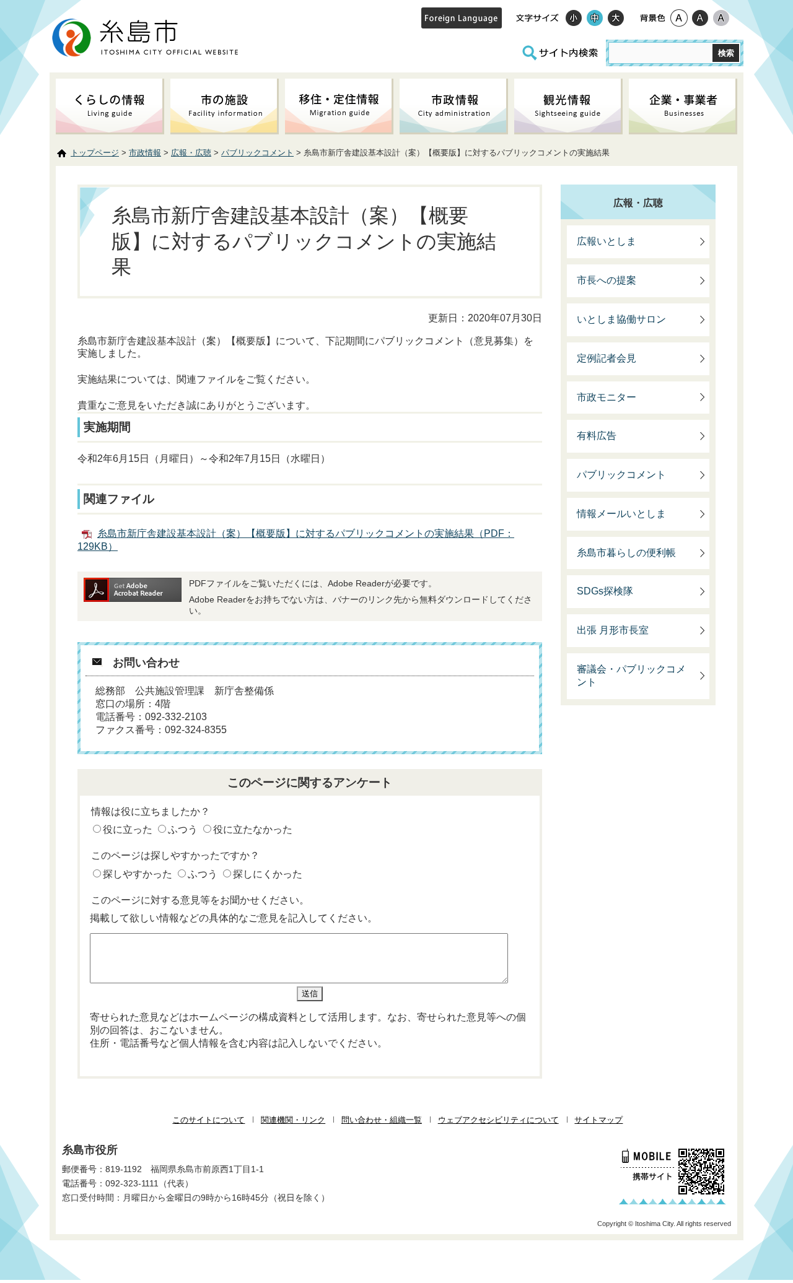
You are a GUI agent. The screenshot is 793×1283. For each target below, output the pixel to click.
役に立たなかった (252, 829)
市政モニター (606, 397)
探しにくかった (267, 874)
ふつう (183, 829)
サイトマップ (598, 1119)
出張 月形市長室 (613, 630)
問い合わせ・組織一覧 (381, 1119)
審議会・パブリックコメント (631, 675)
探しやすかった (137, 874)
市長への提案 (606, 280)
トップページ (95, 152)
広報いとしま (606, 241)
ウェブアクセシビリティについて (498, 1119)
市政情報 (145, 152)
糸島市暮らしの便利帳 (626, 552)
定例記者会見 (606, 358)
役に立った (127, 829)
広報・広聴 (191, 152)
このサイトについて (208, 1119)
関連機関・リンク (293, 1119)
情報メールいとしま (621, 513)
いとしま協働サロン (621, 319)
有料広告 (596, 435)
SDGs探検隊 (605, 591)
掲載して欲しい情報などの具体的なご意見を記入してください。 (233, 918)
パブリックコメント (257, 152)
